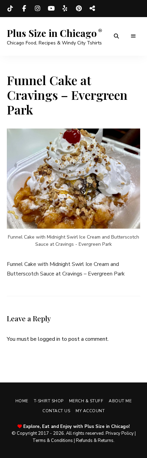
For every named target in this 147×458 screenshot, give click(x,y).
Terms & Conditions (52, 440)
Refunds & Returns (94, 440)
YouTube (51, 8)
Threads (92, 8)
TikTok (10, 8)
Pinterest (78, 8)
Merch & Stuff (86, 401)
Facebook (24, 8)
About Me (120, 401)
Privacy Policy (120, 433)
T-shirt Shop (49, 401)
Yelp (65, 8)
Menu (133, 36)
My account (90, 411)
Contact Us (56, 411)
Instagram (37, 8)
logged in (49, 339)
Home (21, 401)
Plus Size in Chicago (52, 33)
